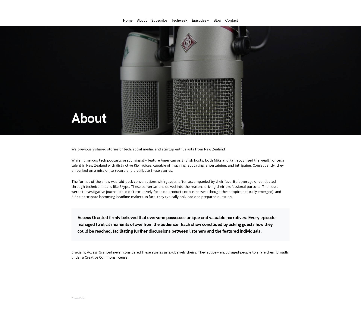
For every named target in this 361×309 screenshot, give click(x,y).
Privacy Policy (78, 298)
